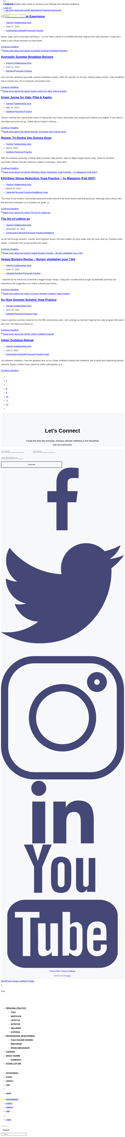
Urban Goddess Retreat (17, 340)
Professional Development (20, 1036)
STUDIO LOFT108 (13, 1064)
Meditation (16, 1016)
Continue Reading (10, 47)
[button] (3, 18)
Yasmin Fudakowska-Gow (18, 22)
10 (7, 396)
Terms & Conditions (68, 971)
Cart (8, 1085)
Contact (9, 1081)
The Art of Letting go (15, 218)
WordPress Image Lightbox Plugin (17, 981)
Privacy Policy (55, 971)
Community (11, 30)
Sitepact (68, 975)
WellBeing (37, 192)
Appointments (12, 1073)
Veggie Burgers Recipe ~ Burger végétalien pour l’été (38, 259)
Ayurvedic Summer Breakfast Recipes (27, 56)
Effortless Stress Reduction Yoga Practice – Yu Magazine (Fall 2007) (48, 178)
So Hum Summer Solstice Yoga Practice (29, 299)
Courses (10, 1052)
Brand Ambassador (20, 1048)
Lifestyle (22, 30)
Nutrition (10, 71)
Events (9, 1077)
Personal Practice (34, 30)
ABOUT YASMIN (13, 1056)
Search (6, 12)
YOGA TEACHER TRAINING (22, 1040)
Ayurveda (15, 1032)
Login (8, 1093)
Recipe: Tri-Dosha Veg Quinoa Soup (26, 137)
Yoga (45, 192)
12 (7, 404)
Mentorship (16, 1044)
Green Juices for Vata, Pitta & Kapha (26, 97)
